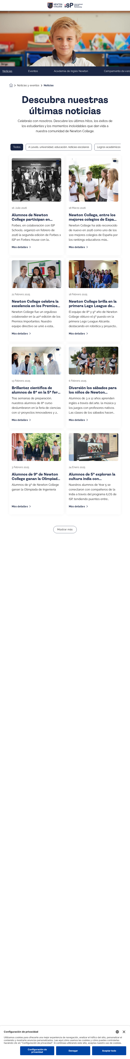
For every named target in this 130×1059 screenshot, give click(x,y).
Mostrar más (65, 529)
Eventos (33, 71)
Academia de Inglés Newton (71, 71)
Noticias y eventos (28, 85)
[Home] (65, 5)
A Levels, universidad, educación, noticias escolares (58, 147)
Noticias (7, 71)
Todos (16, 147)
